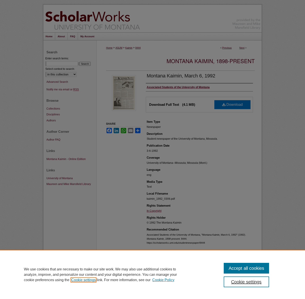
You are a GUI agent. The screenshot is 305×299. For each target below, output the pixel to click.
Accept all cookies (246, 268)
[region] (152, 274)
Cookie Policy (163, 280)
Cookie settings (83, 280)
